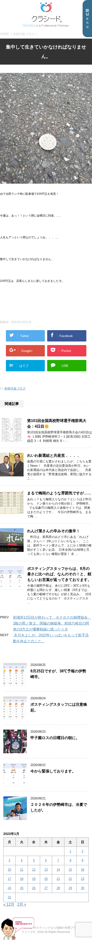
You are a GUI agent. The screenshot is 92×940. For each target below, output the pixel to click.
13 (46, 869)
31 (9, 897)
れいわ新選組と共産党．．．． (53, 455)
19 (33, 879)
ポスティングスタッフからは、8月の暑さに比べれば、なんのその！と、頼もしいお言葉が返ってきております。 (59, 574)
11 (21, 869)
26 (33, 888)
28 (58, 888)
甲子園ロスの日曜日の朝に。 (54, 738)
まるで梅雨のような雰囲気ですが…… (59, 493)
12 (33, 869)
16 (82, 869)
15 (70, 869)
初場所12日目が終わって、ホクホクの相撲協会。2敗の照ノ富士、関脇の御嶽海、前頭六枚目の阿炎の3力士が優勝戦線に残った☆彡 (52, 623)
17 (9, 879)
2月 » (21, 904)
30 (82, 888)
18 (21, 879)
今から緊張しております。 (53, 771)
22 (70, 879)
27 (46, 888)
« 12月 (8, 904)
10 (9, 869)
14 (58, 869)
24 (9, 888)
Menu (87, 21)
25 (21, 888)
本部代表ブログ (15, 388)
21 (58, 879)
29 (70, 888)
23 (82, 879)
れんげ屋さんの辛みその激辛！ (53, 531)
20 (46, 879)
